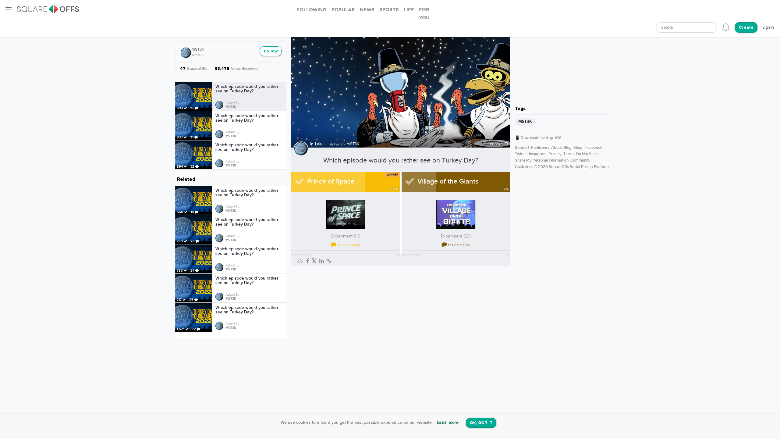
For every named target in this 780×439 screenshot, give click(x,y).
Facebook (593, 147)
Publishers (540, 147)
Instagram (538, 154)
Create (746, 28)
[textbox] (686, 28)
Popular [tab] (343, 10)
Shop (578, 147)
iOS (558, 137)
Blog (568, 147)
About (556, 147)
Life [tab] (409, 10)
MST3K (198, 49)
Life (318, 144)
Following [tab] (311, 10)
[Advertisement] (562, 62)
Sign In (768, 27)
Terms (568, 154)
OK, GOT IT (481, 423)
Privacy (555, 154)
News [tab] (367, 10)
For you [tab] (424, 14)
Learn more (448, 422)
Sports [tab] (389, 10)
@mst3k (198, 55)
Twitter (521, 154)
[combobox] (686, 27)
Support (522, 147)
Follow (271, 51)
